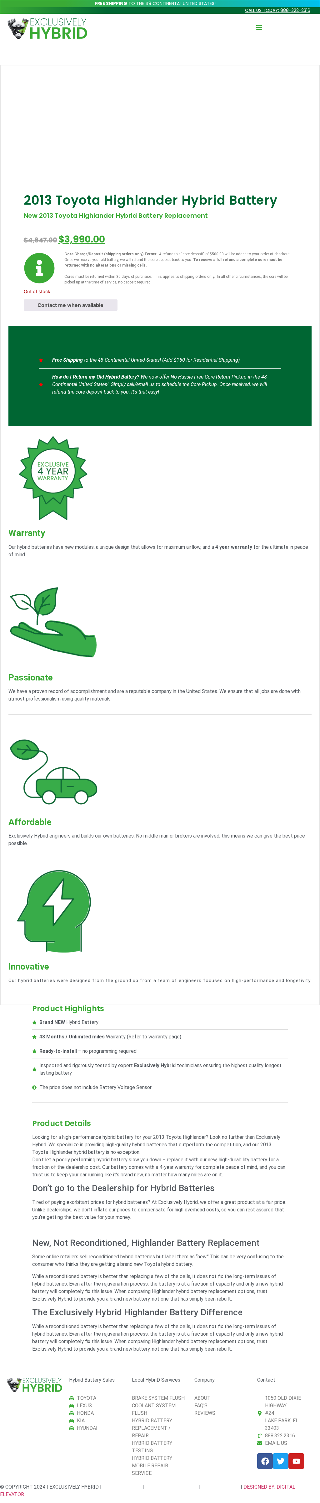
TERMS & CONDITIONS (171, 1487)
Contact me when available (70, 305)
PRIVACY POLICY (122, 1487)
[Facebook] (265, 1461)
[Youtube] (296, 1461)
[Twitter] (280, 1461)
